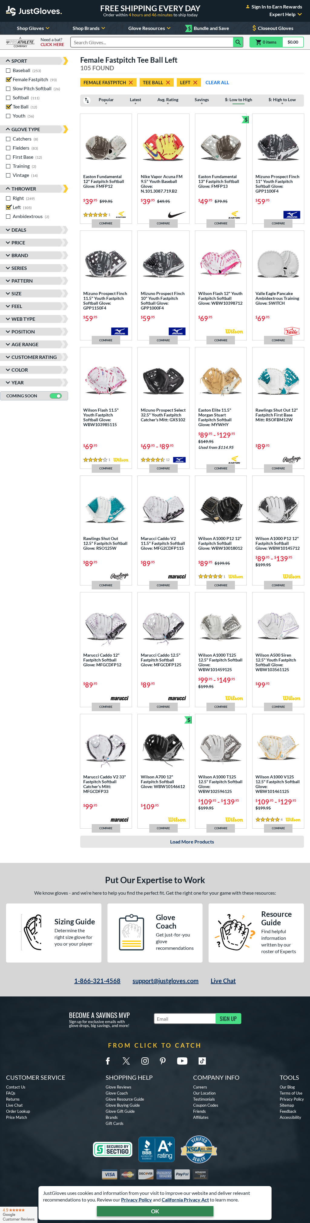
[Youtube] (182, 1061)
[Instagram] (145, 1061)
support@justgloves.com (166, 980)
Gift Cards (115, 1123)
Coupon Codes (205, 1105)
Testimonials (204, 1099)
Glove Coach (117, 1093)
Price (18, 242)
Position (23, 331)
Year (18, 382)
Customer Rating (34, 357)
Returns (13, 1099)
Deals (19, 230)
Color (20, 370)
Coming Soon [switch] (21, 395)
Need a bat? (52, 42)
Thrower (24, 188)
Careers (200, 1087)
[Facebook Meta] (107, 1061)
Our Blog (287, 1087)
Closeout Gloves (275, 28)
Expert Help (282, 14)
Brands (112, 1117)
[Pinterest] (162, 1061)
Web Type (23, 319)
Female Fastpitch (105, 82)
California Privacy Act (185, 1199)
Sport (19, 61)
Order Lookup (18, 1111)
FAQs (10, 1093)
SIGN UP (228, 1018)
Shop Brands (86, 28)
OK (155, 1211)
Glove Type (26, 129)
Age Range (25, 344)
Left (185, 82)
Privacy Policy (136, 1199)
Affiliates (201, 1117)
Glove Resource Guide (125, 1099)
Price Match (16, 1117)
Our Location (204, 1093)
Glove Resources (146, 28)
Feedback (288, 1111)
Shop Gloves (30, 28)
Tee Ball (153, 82)
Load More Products (192, 841)
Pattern (22, 280)
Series (19, 268)
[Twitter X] (126, 1061)
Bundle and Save (208, 28)
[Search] (238, 42)
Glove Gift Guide (120, 1111)
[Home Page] (34, 11)
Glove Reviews (118, 1087)
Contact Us (15, 1087)
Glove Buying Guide (123, 1105)
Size (16, 293)
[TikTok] (202, 1061)
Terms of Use (291, 1093)
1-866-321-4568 (97, 980)
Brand (20, 255)
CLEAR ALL (217, 82)
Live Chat (223, 980)
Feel (17, 306)
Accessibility (290, 1117)
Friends (199, 1111)
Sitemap (287, 1105)
